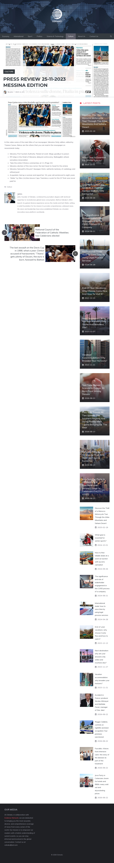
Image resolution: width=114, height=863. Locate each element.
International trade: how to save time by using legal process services (101, 609)
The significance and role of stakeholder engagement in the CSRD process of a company (93, 221)
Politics (39, 36)
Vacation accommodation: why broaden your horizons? (94, 357)
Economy (5, 36)
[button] (111, 36)
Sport (30, 36)
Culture (70, 36)
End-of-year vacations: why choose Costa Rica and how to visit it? (94, 291)
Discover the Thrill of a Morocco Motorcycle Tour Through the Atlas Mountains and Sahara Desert (94, 121)
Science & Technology (55, 36)
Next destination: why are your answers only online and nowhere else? (102, 656)
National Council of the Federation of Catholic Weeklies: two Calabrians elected (52, 232)
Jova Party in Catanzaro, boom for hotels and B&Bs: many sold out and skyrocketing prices (102, 784)
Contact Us (94, 36)
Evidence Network (11, 818)
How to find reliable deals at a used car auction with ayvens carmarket (102, 559)
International (18, 36)
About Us (81, 36)
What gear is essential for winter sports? (100, 538)
